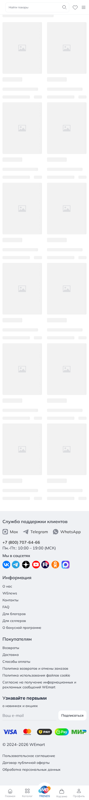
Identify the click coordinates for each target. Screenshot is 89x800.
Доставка (10, 654)
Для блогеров (14, 614)
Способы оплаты (16, 661)
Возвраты (10, 648)
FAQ (5, 607)
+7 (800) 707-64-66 (21, 542)
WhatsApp (70, 531)
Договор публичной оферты (25, 762)
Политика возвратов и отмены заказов (35, 668)
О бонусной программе (21, 627)
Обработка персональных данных (31, 769)
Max (14, 531)
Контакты (10, 600)
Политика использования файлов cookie (36, 675)
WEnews (9, 593)
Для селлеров (14, 621)
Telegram (39, 531)
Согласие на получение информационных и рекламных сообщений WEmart (39, 684)
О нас (7, 586)
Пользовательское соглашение (28, 756)
